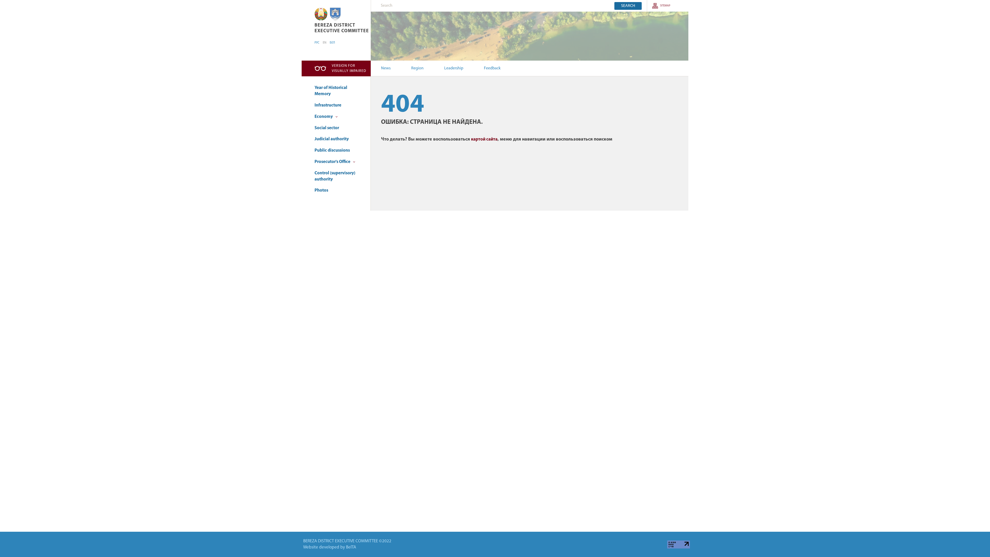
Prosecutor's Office (333, 162)
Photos (321, 190)
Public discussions (332, 150)
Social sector (327, 128)
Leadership (453, 68)
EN (324, 42)
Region (417, 68)
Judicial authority (332, 139)
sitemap (665, 5)
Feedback (492, 68)
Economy (324, 116)
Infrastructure (328, 105)
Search (628, 6)
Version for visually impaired (349, 68)
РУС (317, 42)
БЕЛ (332, 42)
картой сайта (484, 139)
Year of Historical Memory (331, 91)
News (386, 68)
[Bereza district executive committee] (321, 14)
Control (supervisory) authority (335, 176)
